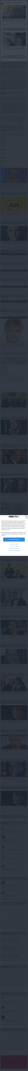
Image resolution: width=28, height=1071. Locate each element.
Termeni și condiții (14, 546)
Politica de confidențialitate (14, 550)
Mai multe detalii (14, 544)
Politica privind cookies (14, 548)
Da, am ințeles (14, 539)
